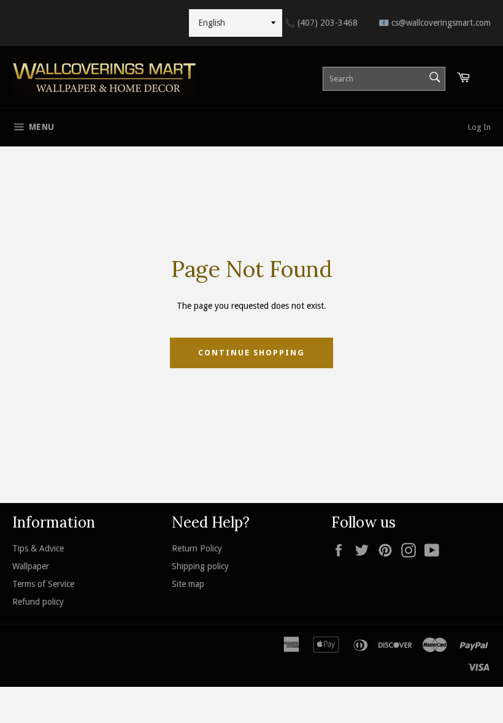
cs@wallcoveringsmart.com (434, 23)
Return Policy (197, 548)
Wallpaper (30, 566)
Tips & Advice (38, 548)
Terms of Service (43, 584)
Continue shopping (251, 352)
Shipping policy (200, 566)
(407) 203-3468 (321, 23)
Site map (188, 584)
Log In (479, 127)
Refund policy (38, 602)
